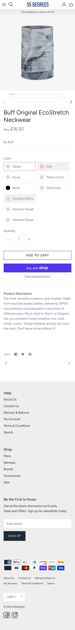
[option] (37, 52)
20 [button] (44, 101)
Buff (10, 142)
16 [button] (63, 98)
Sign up (14, 536)
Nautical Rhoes (23, 220)
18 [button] (30, 101)
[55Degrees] (37, 4)
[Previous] (4, 102)
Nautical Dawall (23, 209)
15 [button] (55, 98)
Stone (17, 166)
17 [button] (23, 101)
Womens (9, 462)
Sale (6, 482)
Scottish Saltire (23, 198)
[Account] (63, 4)
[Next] (71, 102)
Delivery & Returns (16, 412)
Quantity (9, 231)
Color (7, 158)
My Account (12, 419)
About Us (10, 399)
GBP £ (11, 597)
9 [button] (12, 98)
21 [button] (52, 101)
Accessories (12, 475)
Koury (17, 177)
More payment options (37, 276)
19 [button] (37, 101)
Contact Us (11, 406)
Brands (8, 469)
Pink (49, 166)
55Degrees (19, 606)
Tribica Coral (55, 177)
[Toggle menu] (4, 4)
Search (8, 432)
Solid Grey (53, 188)
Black (16, 188)
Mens (7, 456)
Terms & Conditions (17, 425)
